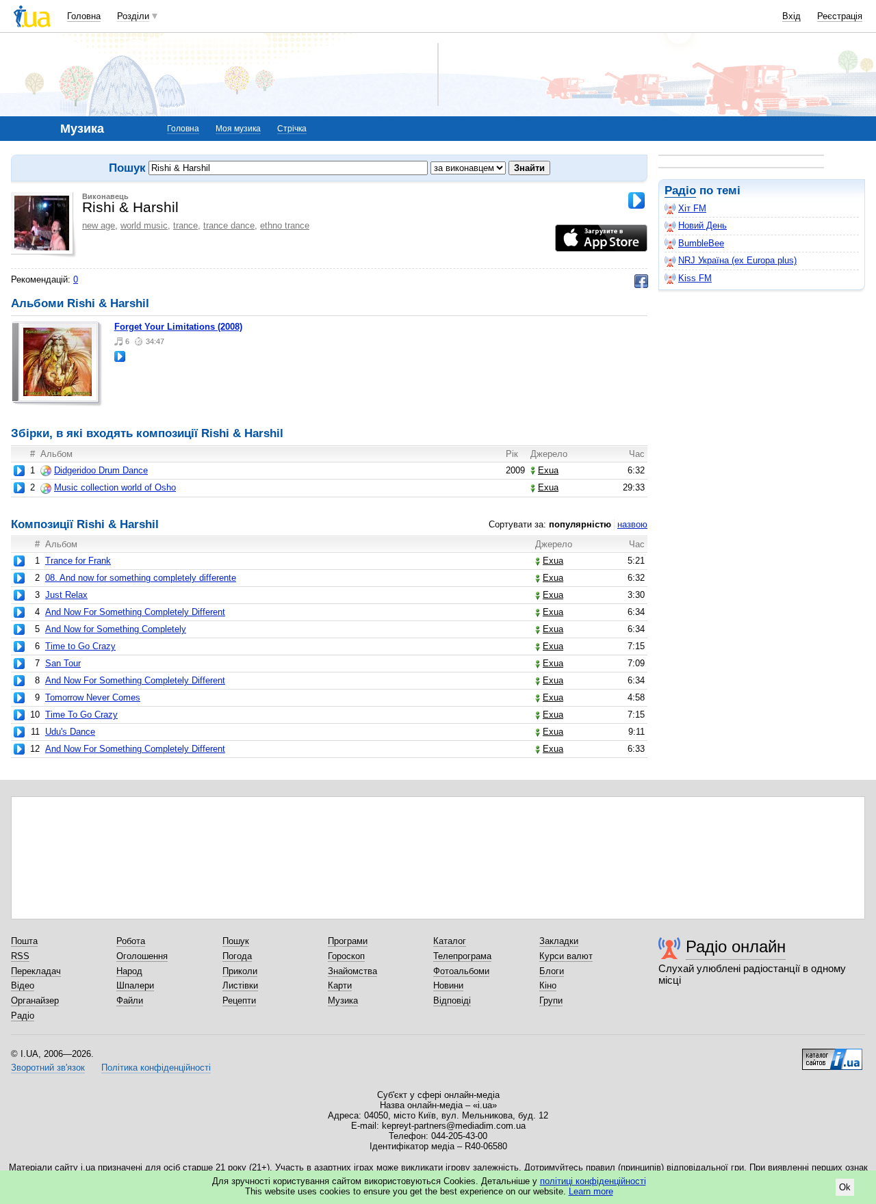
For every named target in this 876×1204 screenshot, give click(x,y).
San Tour (63, 663)
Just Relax (66, 595)
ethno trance (284, 225)
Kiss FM (695, 278)
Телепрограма (462, 956)
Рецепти (239, 1000)
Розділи (133, 16)
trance (185, 225)
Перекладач (36, 971)
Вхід (791, 16)
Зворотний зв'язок (48, 1067)
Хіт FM (692, 208)
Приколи (239, 971)
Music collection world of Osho (115, 487)
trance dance (229, 225)
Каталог (449, 941)
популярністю (580, 524)
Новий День (702, 225)
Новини (448, 985)
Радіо (680, 190)
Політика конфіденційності (156, 1067)
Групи (551, 1000)
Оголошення (142, 956)
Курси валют (566, 956)
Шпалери (135, 985)
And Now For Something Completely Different (135, 612)
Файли (129, 1000)
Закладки (558, 941)
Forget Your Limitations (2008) (178, 327)
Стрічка (292, 128)
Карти (340, 985)
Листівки (240, 985)
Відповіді (452, 1000)
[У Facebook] (641, 281)
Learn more (591, 1191)
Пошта (24, 941)
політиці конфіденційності (593, 1181)
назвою (632, 524)
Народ (129, 971)
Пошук (235, 941)
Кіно (547, 985)
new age (98, 225)
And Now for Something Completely (115, 629)
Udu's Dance (70, 732)
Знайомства (352, 971)
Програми (348, 941)
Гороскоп (346, 956)
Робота (130, 941)
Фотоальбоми (461, 971)
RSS (20, 956)
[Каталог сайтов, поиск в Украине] (832, 1054)
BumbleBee (701, 243)
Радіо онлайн (736, 946)
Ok (845, 1187)
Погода (237, 956)
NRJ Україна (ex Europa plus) (737, 260)
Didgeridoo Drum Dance (101, 470)
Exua (548, 470)
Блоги (551, 971)
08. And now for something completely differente (140, 578)
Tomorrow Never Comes (92, 697)
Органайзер (35, 1000)
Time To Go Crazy (81, 714)
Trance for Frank (78, 560)
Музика (343, 1000)
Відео (22, 985)
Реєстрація (839, 16)
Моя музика (238, 128)
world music (144, 225)
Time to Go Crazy (80, 646)
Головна (84, 16)
